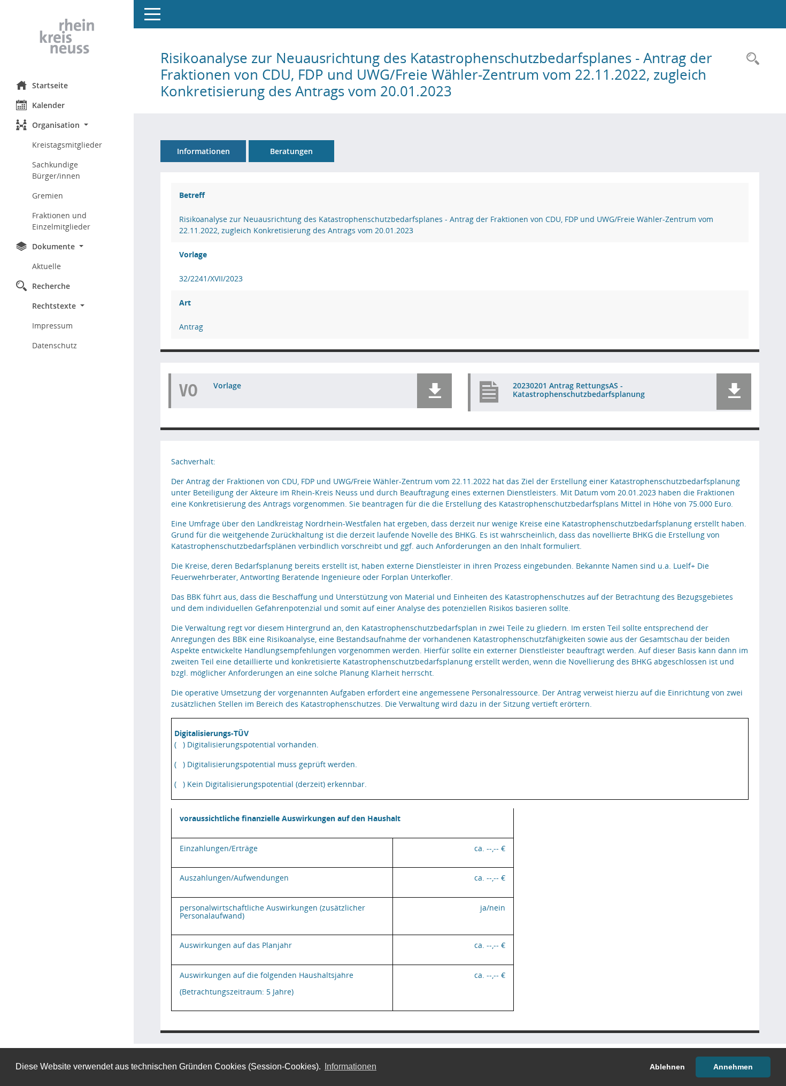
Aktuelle (46, 266)
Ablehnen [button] (667, 1066)
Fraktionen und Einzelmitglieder (61, 221)
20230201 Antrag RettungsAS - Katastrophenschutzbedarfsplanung (579, 390)
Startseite (50, 85)
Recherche (51, 286)
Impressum (52, 325)
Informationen (203, 151)
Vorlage (227, 385)
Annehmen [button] (733, 1066)
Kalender (48, 105)
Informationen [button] (350, 1066)
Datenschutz (54, 345)
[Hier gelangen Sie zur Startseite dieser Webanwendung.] (67, 36)
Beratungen (291, 151)
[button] (67, 125)
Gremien (47, 195)
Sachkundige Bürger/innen (56, 170)
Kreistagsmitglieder (67, 145)
